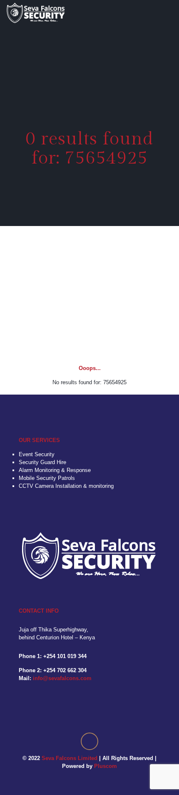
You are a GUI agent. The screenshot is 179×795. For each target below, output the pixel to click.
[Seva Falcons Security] (36, 12)
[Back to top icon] (89, 741)
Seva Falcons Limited (69, 758)
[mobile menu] (168, 12)
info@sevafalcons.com (62, 678)
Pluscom (105, 766)
